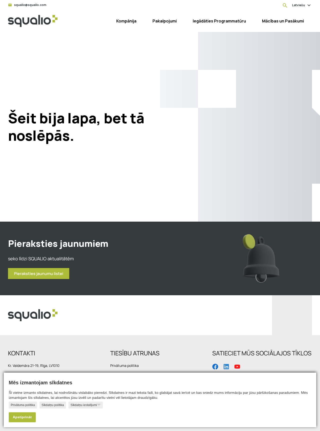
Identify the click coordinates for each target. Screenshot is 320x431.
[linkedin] (226, 366)
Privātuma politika (23, 405)
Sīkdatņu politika (53, 405)
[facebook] (215, 366)
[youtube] (237, 366)
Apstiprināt (22, 417)
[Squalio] (33, 21)
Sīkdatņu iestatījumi (83, 405)
